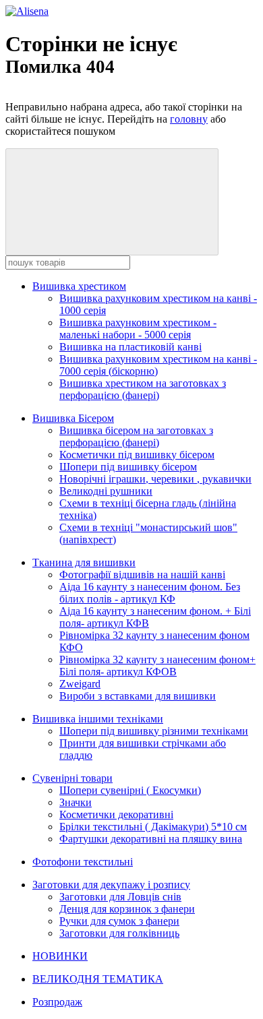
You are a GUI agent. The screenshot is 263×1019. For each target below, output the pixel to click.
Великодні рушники (105, 491)
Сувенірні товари (72, 778)
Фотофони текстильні (82, 861)
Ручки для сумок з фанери (119, 921)
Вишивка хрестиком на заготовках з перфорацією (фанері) (142, 389)
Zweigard (79, 683)
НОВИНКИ (60, 956)
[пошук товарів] (111, 201)
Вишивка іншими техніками (97, 718)
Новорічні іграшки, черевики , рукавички (155, 479)
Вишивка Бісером (73, 418)
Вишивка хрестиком (79, 286)
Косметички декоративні (116, 814)
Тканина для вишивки (84, 562)
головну (189, 119)
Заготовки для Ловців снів (120, 896)
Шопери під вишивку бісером (128, 466)
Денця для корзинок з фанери (127, 909)
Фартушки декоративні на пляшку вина (150, 838)
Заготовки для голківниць (119, 933)
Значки (75, 802)
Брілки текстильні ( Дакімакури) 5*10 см (153, 826)
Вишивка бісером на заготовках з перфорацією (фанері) (136, 436)
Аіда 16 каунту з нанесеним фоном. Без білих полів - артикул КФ (149, 593)
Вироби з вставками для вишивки (137, 696)
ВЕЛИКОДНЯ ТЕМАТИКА (97, 979)
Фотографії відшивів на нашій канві (142, 574)
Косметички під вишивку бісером (136, 454)
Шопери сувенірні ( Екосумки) (130, 790)
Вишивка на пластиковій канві (130, 346)
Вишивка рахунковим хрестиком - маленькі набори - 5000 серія (137, 328)
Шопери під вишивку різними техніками (153, 731)
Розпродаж (57, 1002)
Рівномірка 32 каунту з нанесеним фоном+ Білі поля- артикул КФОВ (157, 665)
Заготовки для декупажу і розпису (111, 884)
